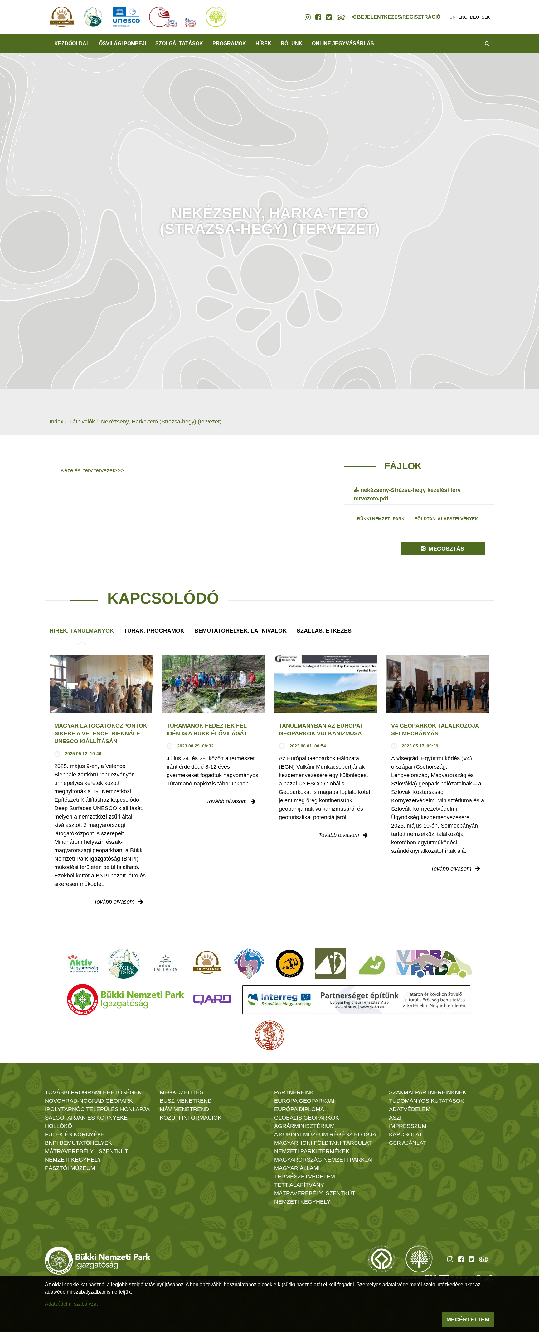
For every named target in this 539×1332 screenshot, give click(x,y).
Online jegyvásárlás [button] (343, 43)
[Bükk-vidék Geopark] (249, 963)
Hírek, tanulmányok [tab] (82, 631)
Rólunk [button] (292, 43)
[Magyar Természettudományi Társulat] (269, 1035)
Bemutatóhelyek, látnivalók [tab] (240, 631)
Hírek (263, 43)
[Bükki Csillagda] (165, 963)
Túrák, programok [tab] (154, 631)
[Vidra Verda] (434, 964)
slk (486, 17)
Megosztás (445, 549)
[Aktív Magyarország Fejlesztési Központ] (83, 963)
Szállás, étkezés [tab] (324, 631)
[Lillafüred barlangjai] (370, 963)
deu (474, 17)
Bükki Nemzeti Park (381, 518)
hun (451, 17)
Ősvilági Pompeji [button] (122, 43)
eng (463, 17)
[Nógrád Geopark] (124, 963)
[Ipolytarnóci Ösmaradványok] (207, 963)
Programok (229, 43)
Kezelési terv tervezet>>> (92, 470)
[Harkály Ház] (330, 963)
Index (56, 421)
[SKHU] (356, 999)
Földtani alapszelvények (446, 518)
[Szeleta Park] (289, 963)
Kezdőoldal (72, 43)
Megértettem (467, 1319)
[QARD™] (212, 1000)
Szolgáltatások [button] (179, 43)
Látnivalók (82, 421)
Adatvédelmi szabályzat (71, 1303)
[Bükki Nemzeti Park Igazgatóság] (125, 999)
